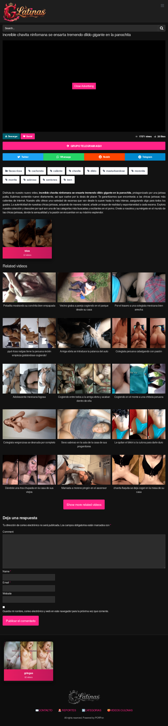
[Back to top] (159, 715)
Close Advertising (84, 86)
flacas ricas (15, 171)
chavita (76, 171)
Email (6, 582)
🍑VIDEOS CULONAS (120, 710)
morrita (12, 180)
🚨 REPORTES (67, 710)
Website (7, 593)
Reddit (106, 156)
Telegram (147, 156)
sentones (51, 180)
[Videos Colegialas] (24, 12)
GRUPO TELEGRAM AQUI (86, 146)
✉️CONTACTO (43, 710)
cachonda (37, 171)
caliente (58, 171)
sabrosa (31, 180)
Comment (8, 531)
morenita (139, 171)
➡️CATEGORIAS (91, 710)
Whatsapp (65, 156)
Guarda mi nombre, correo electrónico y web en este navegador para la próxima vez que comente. (56, 611)
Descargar (13, 136)
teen (69, 180)
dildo (93, 171)
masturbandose (115, 171)
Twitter (25, 156)
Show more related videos (84, 504)
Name (7, 571)
